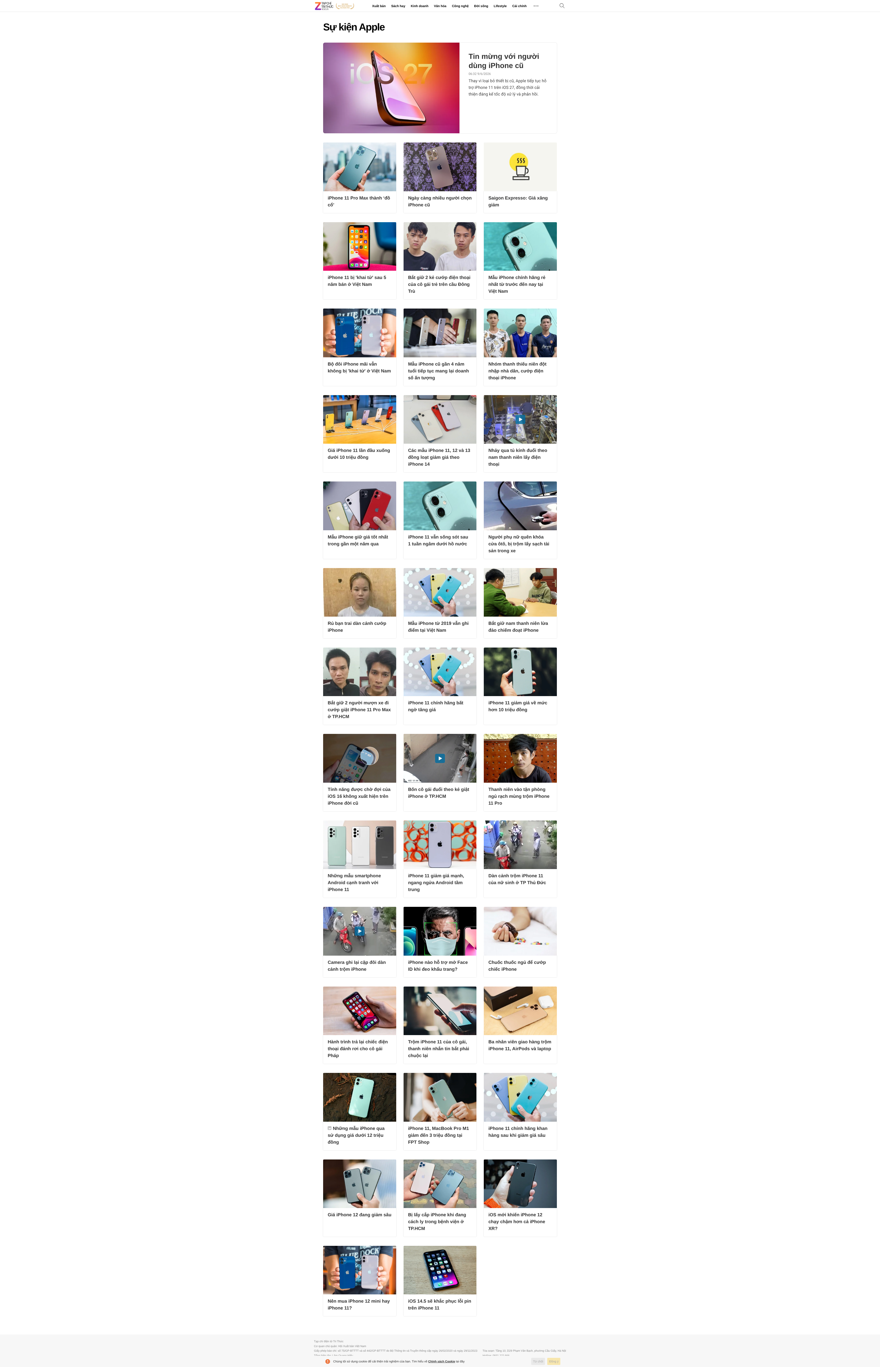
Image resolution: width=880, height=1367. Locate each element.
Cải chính (519, 6)
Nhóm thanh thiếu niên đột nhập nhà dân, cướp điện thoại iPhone (517, 371)
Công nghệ (460, 6)
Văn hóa (440, 6)
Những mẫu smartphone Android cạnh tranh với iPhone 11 (354, 882)
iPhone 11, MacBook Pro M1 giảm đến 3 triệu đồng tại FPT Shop (438, 1135)
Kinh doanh (419, 6)
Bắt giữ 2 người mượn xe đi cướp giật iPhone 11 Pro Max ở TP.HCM (359, 709)
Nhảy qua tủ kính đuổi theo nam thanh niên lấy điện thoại (517, 457)
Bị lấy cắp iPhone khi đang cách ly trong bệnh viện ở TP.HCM (437, 1221)
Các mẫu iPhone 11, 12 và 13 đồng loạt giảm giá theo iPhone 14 (439, 457)
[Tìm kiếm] (562, 6)
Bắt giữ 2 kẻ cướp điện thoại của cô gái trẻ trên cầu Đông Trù (439, 284)
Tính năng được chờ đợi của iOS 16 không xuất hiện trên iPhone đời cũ (359, 796)
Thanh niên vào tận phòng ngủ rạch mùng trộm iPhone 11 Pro (519, 796)
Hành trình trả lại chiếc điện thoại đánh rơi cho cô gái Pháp (358, 1048)
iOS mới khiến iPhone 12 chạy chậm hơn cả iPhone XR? (516, 1221)
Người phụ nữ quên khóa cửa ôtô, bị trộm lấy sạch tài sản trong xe (518, 544)
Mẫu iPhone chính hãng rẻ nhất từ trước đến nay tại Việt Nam (516, 284)
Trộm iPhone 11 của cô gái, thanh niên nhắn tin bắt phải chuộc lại (438, 1048)
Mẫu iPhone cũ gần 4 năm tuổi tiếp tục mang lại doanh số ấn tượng (438, 371)
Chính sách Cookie (441, 1361)
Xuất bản (379, 6)
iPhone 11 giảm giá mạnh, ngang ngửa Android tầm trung (436, 882)
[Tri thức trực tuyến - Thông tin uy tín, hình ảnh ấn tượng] (334, 6)
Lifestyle (500, 6)
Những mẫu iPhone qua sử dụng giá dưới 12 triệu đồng (356, 1135)
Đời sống (481, 6)
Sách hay (398, 6)
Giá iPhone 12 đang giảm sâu (359, 1214)
